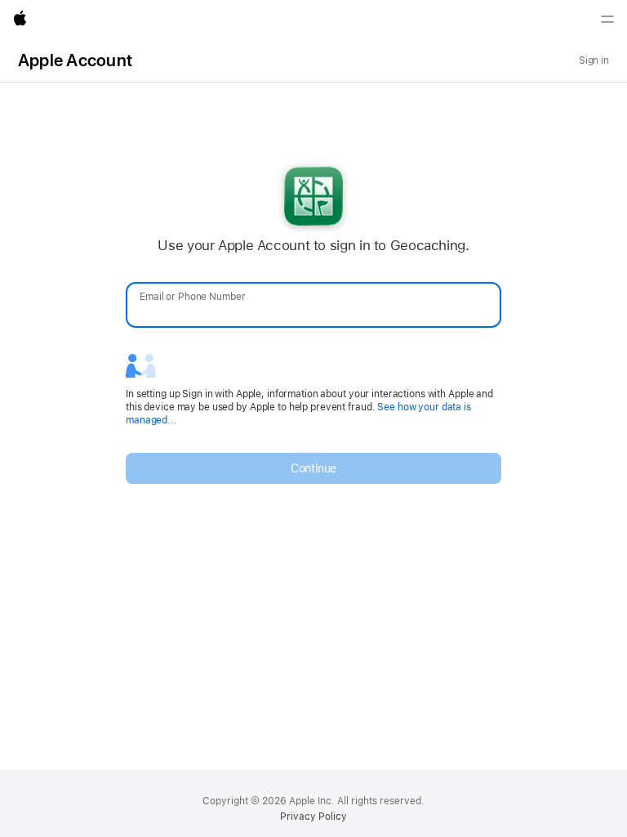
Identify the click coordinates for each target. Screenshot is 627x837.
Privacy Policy (313, 816)
